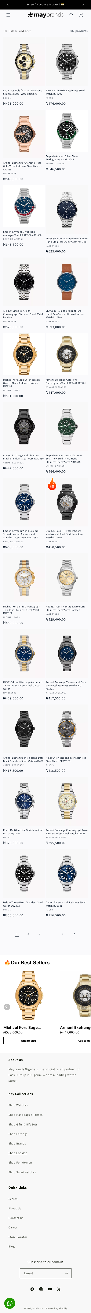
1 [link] (17, 934)
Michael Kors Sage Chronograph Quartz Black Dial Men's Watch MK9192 (21, 383)
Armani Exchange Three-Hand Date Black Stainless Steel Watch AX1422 (23, 759)
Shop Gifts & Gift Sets (22, 1124)
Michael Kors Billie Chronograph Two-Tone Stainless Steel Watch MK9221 (21, 610)
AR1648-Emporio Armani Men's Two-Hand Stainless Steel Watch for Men (67, 240)
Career (13, 1227)
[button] (8, 15)
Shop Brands (17, 1143)
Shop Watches (18, 1105)
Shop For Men (17, 1153)
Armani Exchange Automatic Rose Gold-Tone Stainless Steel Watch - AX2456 (22, 166)
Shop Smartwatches (22, 1172)
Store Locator (17, 1237)
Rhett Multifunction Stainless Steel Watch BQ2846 (23, 831)
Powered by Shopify (56, 1308)
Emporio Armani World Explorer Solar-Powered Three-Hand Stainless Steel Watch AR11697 (21, 534)
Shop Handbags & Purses (25, 1115)
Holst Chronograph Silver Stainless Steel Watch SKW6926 (66, 759)
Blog (11, 1246)
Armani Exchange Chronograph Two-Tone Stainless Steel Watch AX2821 (67, 831)
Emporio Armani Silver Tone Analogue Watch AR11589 (62, 158)
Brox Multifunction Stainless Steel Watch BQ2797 (65, 92)
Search (13, 1199)
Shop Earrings (18, 1134)
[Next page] (74, 933)
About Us (14, 1208)
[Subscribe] (66, 1273)
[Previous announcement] (7, 4)
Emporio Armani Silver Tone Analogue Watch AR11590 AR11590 (22, 233)
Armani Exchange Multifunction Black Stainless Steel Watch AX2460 (23, 457)
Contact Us (15, 1218)
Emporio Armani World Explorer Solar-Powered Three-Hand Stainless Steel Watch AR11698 (64, 458)
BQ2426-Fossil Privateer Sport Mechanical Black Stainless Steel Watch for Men (64, 534)
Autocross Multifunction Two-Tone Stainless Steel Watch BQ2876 (22, 92)
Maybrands (38, 1308)
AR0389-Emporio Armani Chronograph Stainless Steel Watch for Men (23, 314)
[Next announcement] (83, 4)
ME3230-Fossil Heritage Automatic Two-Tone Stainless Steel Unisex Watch (23, 685)
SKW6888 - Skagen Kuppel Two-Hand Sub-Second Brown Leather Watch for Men (65, 314)
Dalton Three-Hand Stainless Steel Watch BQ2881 (66, 904)
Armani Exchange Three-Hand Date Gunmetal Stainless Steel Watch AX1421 (66, 685)
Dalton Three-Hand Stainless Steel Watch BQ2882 (23, 904)
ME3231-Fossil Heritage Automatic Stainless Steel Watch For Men (65, 608)
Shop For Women (20, 1162)
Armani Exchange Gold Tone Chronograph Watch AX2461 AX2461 (66, 381)
